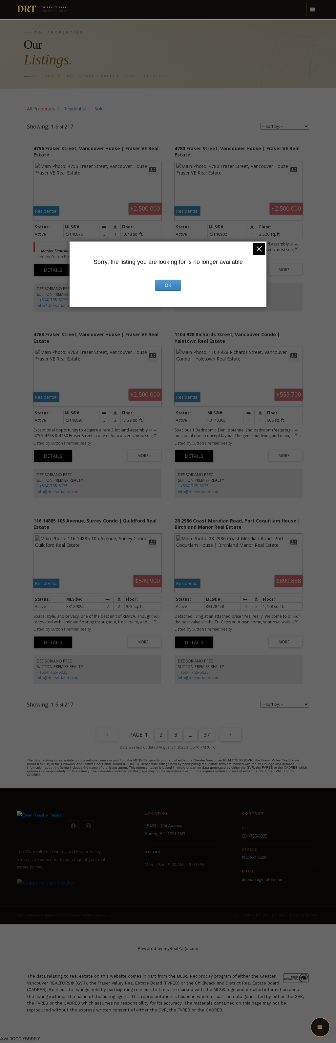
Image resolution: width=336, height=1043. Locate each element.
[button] (312, 9)
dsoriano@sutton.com (263, 879)
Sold (99, 108)
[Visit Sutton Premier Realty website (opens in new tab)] (71, 886)
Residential (74, 108)
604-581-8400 (254, 857)
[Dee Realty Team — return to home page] (39, 826)
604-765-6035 (254, 836)
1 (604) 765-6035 (52, 300)
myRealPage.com (181, 948)
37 (207, 734)
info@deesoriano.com (57, 305)
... (190, 734)
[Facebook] (73, 825)
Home (131, 76)
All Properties (41, 108)
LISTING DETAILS (53, 270)
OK (168, 285)
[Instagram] (88, 825)
